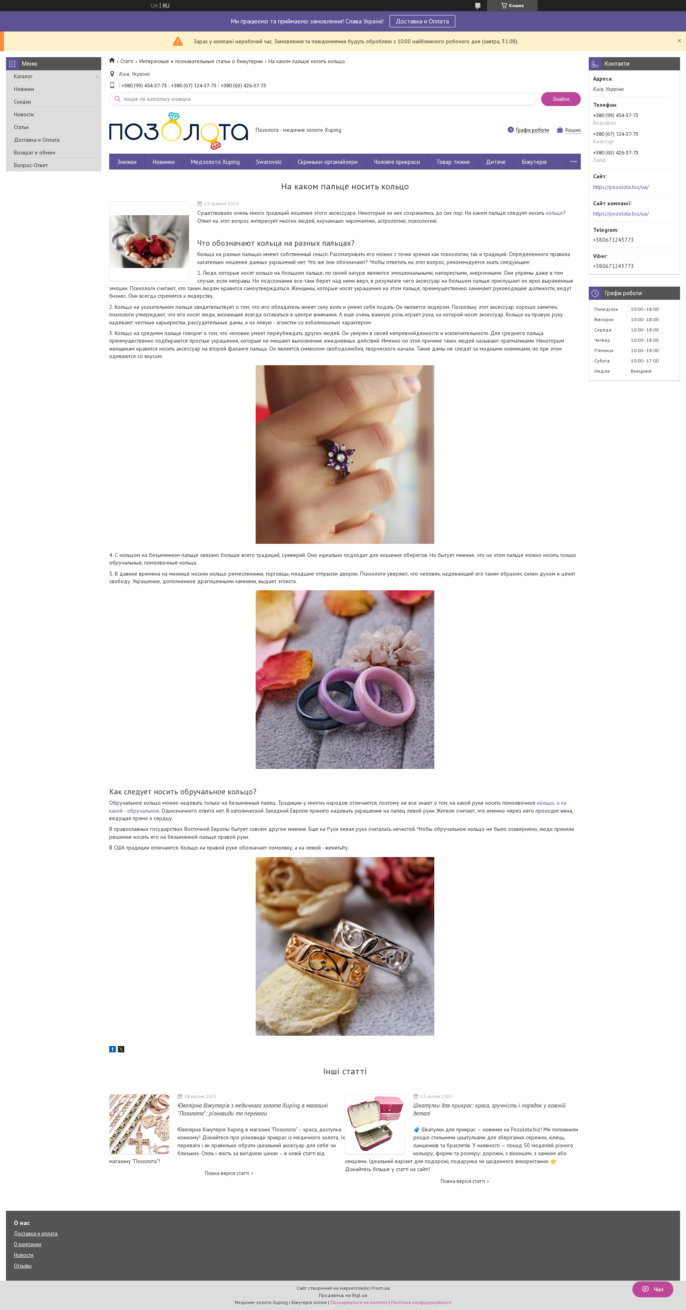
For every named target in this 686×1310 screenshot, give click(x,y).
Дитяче (496, 162)
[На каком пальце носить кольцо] (149, 241)
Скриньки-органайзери (328, 162)
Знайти (561, 99)
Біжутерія (534, 162)
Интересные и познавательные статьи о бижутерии (201, 61)
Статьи (21, 127)
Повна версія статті (227, 1173)
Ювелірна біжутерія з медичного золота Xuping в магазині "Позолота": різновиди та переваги (252, 1109)
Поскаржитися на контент (358, 1302)
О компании (27, 1244)
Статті (126, 61)
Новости (24, 114)
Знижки (127, 162)
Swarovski (268, 162)
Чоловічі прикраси (397, 162)
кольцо (554, 212)
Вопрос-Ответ (31, 165)
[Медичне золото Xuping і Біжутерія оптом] (178, 130)
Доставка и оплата (36, 1233)
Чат (659, 1289)
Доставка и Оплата (422, 21)
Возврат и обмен (34, 152)
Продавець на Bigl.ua (343, 1295)
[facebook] (112, 1050)
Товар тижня (453, 162)
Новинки (24, 88)
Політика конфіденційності (421, 1302)
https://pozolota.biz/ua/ (621, 187)
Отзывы (23, 1265)
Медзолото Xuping (215, 162)
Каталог (23, 76)
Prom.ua (381, 1288)
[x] (121, 1050)
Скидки (22, 101)
